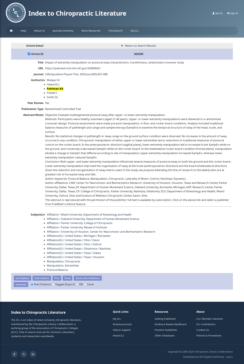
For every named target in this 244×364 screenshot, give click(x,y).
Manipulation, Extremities (63, 265)
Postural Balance (57, 270)
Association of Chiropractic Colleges (57, 328)
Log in (229, 356)
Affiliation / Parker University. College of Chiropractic (80, 223)
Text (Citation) (42, 284)
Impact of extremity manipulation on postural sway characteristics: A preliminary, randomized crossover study (114, 62)
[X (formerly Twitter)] (23, 354)
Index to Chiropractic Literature (77, 13)
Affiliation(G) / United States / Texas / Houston (75, 257)
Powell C (52, 93)
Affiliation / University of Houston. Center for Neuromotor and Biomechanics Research (101, 231)
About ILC (118, 335)
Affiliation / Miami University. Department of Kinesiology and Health (89, 214)
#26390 (138, 54)
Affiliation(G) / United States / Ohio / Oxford (74, 244)
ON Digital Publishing (211, 356)
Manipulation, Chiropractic (63, 261)
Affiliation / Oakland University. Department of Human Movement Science (93, 219)
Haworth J (53, 84)
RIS (81, 284)
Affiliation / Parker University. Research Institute (77, 227)
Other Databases (165, 335)
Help (23, 30)
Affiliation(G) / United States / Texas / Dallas (74, 253)
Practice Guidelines (166, 329)
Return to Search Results (140, 45)
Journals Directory (63, 30)
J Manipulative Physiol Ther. (62, 74)
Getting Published (165, 318)
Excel (90, 284)
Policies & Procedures (209, 335)
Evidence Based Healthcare (171, 324)
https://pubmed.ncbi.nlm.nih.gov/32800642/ (72, 68)
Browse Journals (122, 324)
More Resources (90, 30)
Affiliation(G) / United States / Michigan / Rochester (79, 236)
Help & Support (122, 329)
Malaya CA (53, 80)
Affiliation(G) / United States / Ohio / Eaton (73, 240)
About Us (39, 30)
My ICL (135, 30)
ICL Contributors (205, 324)
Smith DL (52, 97)
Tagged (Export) (64, 284)
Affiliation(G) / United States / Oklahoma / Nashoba (79, 248)
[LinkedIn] (33, 354)
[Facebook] (14, 354)
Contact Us (202, 329)
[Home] (11, 31)
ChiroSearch (115, 30)
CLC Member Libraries (209, 318)
